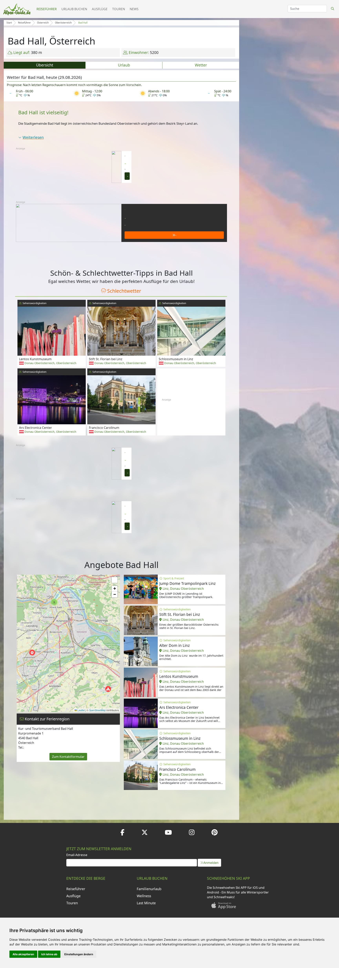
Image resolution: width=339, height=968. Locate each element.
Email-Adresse (76, 855)
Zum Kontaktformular (68, 756)
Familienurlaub (149, 888)
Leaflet (81, 710)
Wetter (201, 65)
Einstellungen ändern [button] (78, 954)
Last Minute (146, 903)
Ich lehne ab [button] (49, 954)
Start (9, 22)
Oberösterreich (63, 22)
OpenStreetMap (97, 710)
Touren (118, 9)
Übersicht (44, 65)
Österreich (43, 22)
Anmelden (211, 863)
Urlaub (124, 65)
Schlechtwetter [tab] (124, 290)
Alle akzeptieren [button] (23, 954)
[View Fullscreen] (115, 580)
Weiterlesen (33, 137)
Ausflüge (100, 9)
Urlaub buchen (74, 9)
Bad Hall (82, 22)
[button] (108, 689)
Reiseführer (46, 9)
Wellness (144, 895)
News (134, 9)
